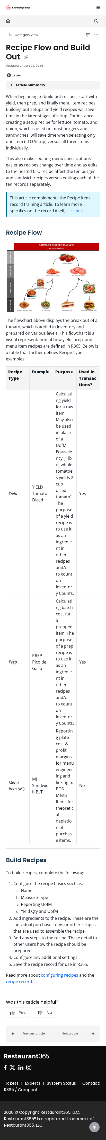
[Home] (18, 7)
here (80, 211)
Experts (32, 1083)
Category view (26, 35)
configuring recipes (59, 975)
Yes (22, 1012)
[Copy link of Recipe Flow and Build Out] (26, 57)
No (49, 1012)
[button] (26, 369)
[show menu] (98, 8)
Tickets (11, 1083)
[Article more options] (96, 35)
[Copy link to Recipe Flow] (50, 233)
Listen (16, 75)
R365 (76, 346)
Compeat (28, 1090)
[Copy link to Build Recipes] (54, 860)
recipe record (19, 981)
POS (60, 789)
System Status (61, 1083)
